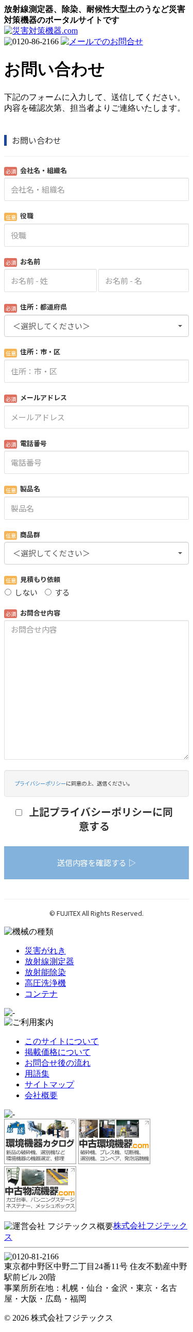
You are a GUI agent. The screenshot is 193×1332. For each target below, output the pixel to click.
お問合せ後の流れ (58, 1062)
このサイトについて (62, 1041)
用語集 (37, 1073)
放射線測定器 (49, 961)
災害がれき (45, 950)
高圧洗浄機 (45, 983)
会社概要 (41, 1095)
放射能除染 (45, 972)
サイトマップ (49, 1084)
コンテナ (41, 993)
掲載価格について (58, 1052)
